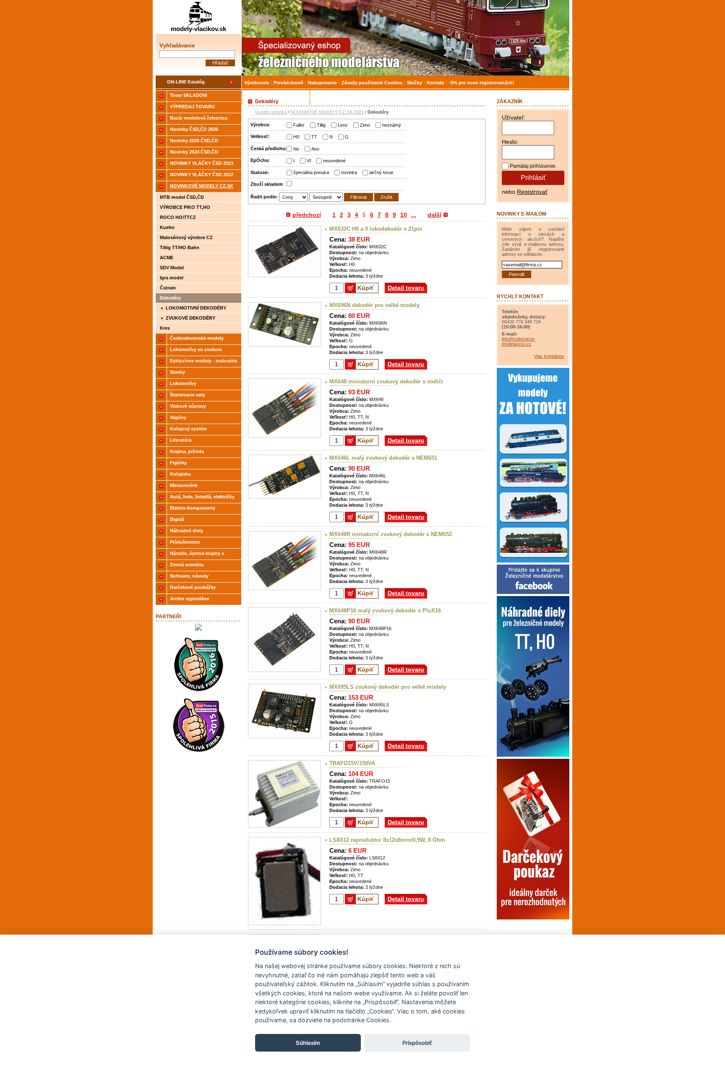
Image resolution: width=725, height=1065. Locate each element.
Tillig (321, 125)
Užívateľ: (513, 117)
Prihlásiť (533, 177)
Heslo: (510, 141)
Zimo (365, 125)
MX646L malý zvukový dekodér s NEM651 (383, 458)
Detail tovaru (406, 287)
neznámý (391, 125)
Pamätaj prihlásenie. (533, 166)
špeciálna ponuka (311, 172)
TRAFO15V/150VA (352, 763)
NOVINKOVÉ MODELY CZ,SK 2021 (327, 112)
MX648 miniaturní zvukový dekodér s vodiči (386, 381)
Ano (315, 148)
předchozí (306, 214)
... (413, 214)
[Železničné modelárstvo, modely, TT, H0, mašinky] (405, 38)
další (434, 214)
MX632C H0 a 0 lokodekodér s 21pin (375, 229)
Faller (299, 125)
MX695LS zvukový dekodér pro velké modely (387, 687)
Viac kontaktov (549, 356)
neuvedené (334, 160)
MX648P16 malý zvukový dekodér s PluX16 (385, 610)
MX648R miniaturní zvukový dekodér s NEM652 (390, 534)
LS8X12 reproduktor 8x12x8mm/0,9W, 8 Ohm (387, 840)
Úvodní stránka (271, 112)
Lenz (343, 125)
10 (403, 214)
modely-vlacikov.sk (198, 28)
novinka (349, 172)
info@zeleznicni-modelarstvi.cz (518, 341)
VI (309, 160)
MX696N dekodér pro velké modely (374, 305)
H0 (296, 136)
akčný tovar (381, 172)
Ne (296, 148)
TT (314, 136)
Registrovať (532, 191)
